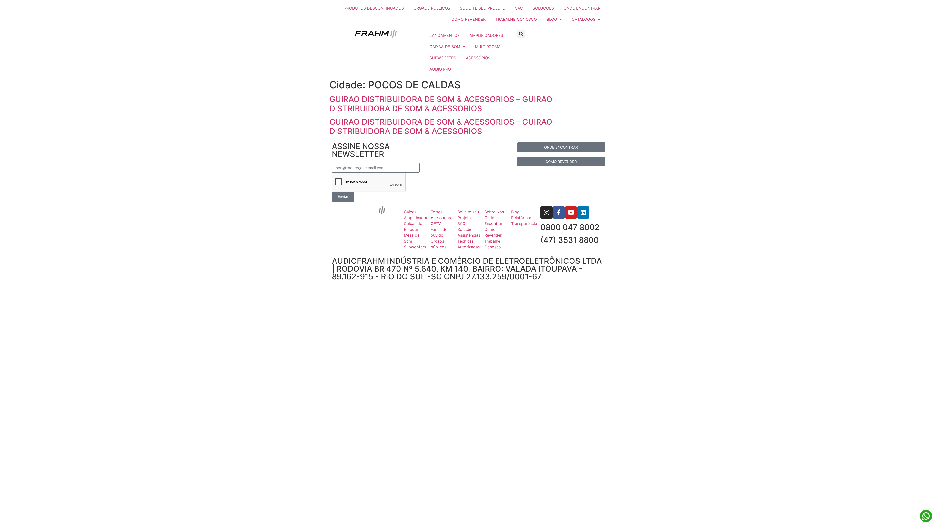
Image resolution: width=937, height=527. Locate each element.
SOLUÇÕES (543, 8)
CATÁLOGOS (583, 19)
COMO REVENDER (468, 19)
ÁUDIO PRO (440, 69)
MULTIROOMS (487, 46)
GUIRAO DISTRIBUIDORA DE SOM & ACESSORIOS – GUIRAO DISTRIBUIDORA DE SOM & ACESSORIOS (440, 103)
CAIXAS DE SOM (444, 46)
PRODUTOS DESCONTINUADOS (374, 8)
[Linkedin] (583, 212)
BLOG (552, 19)
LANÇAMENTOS (444, 35)
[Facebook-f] (559, 212)
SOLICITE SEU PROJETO (482, 8)
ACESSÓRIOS (478, 57)
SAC (519, 8)
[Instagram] (546, 212)
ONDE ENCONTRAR (582, 8)
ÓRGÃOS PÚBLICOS (432, 8)
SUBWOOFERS (442, 57)
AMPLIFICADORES (486, 35)
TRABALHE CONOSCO (516, 19)
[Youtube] (571, 212)
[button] (521, 34)
